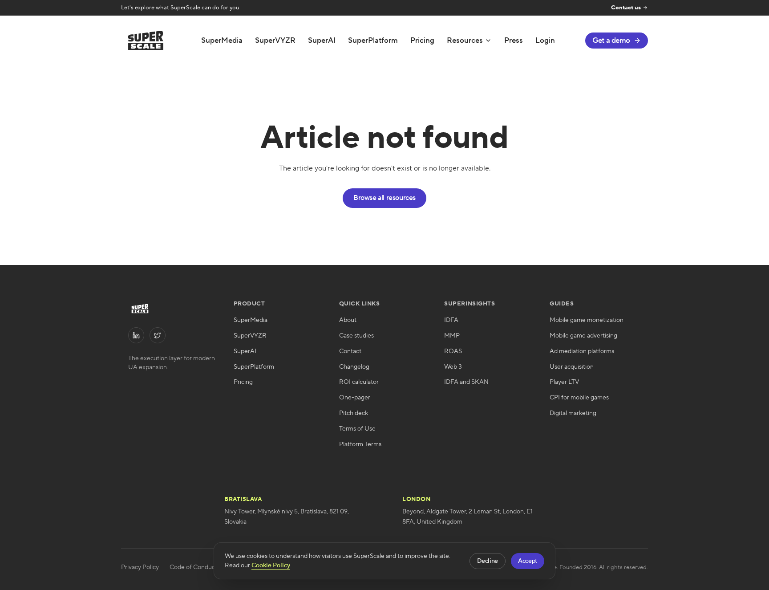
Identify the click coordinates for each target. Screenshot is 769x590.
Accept (527, 561)
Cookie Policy (270, 566)
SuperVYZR (275, 40)
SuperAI (322, 40)
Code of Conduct (193, 567)
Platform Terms (360, 444)
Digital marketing (573, 413)
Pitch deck (353, 413)
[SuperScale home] (145, 40)
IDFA (451, 320)
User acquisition (572, 367)
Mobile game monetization (586, 320)
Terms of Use (357, 429)
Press (513, 40)
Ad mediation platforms (582, 351)
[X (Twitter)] (158, 335)
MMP (452, 336)
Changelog (354, 367)
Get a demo (611, 40)
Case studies (356, 336)
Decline (487, 561)
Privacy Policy (140, 567)
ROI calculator (359, 382)
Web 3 (453, 367)
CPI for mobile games (579, 398)
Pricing (422, 40)
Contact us (626, 7)
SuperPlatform (373, 40)
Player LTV (564, 382)
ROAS (453, 351)
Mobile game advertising (583, 336)
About (347, 320)
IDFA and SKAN (466, 382)
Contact (350, 351)
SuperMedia (222, 40)
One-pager (354, 398)
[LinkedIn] (136, 335)
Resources (465, 40)
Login (545, 40)
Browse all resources (384, 197)
